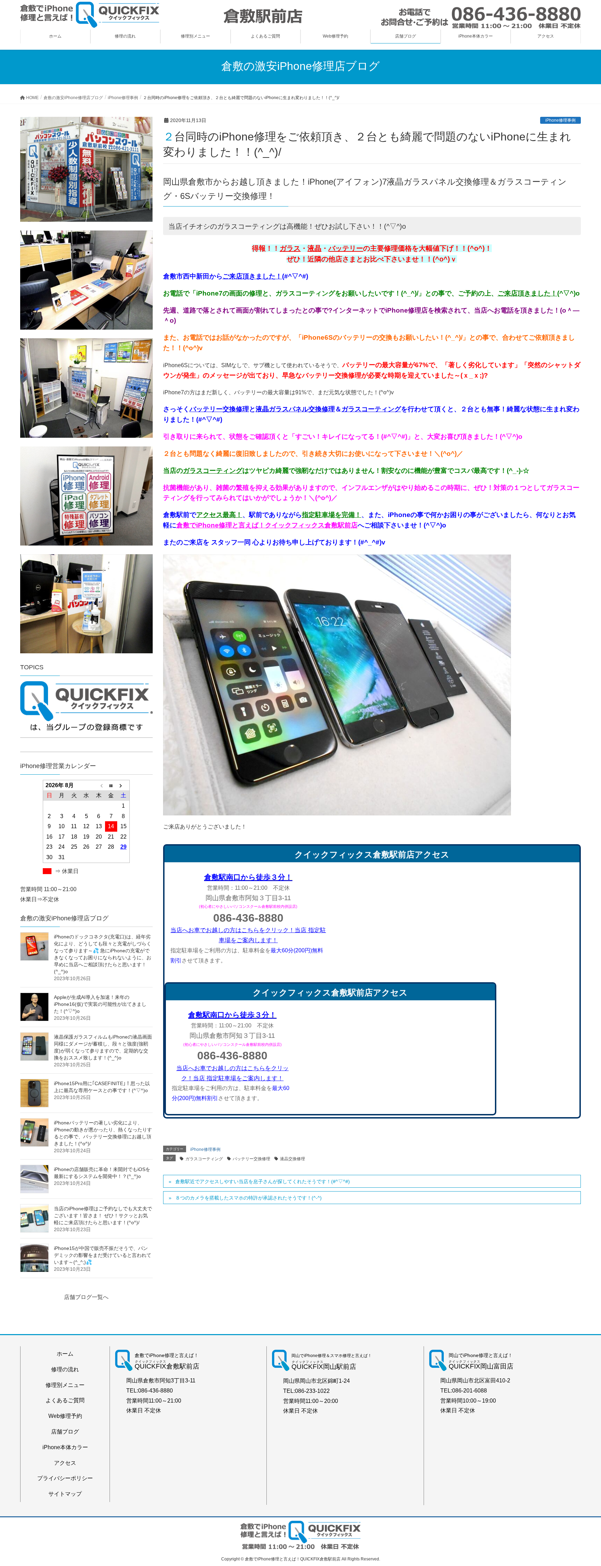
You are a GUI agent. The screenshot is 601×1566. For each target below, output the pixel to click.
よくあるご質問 (65, 1400)
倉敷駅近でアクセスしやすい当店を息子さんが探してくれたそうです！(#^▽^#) (262, 1181)
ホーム (65, 1354)
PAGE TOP (580, 1513)
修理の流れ (65, 1369)
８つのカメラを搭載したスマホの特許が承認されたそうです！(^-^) (248, 1198)
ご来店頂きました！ (252, 276)
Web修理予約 (65, 1416)
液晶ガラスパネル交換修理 (295, 409)
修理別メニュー (65, 1385)
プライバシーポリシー (65, 1478)
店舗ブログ (65, 1432)
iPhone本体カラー (65, 1447)
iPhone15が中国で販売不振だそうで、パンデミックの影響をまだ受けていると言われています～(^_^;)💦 (102, 1255)
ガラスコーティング (371, 409)
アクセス (65, 1463)
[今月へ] (111, 785)
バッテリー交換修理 (219, 409)
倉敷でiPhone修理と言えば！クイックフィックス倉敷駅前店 (267, 525)
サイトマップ (65, 1494)
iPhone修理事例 (560, 120)
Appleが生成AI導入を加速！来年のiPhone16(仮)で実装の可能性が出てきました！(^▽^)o (100, 1004)
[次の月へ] (123, 785)
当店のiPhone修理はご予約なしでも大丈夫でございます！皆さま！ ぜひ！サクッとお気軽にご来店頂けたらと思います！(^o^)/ (103, 1215)
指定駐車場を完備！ (331, 514)
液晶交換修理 (292, 1158)
